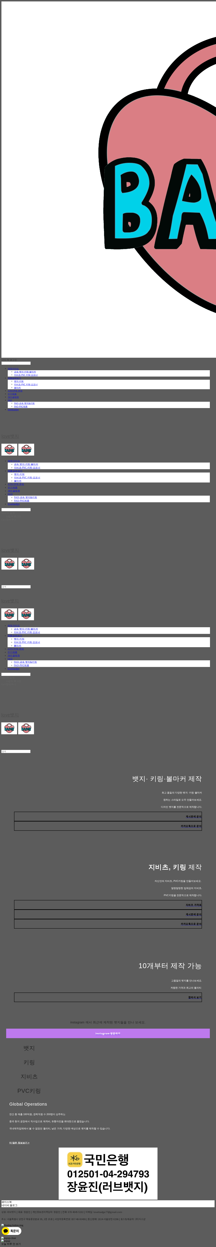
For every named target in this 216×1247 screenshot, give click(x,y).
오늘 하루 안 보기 (11, 1244)
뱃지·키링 (19, 381)
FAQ (10, 400)
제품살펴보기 (14, 378)
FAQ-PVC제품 (21, 406)
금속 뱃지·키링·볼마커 (25, 371)
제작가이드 (13, 368)
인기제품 (12, 393)
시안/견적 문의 (15, 390)
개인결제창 (13, 397)
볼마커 (17, 387)
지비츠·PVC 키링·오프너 (26, 374)
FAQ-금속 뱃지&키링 (24, 403)
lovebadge (13, 409)
